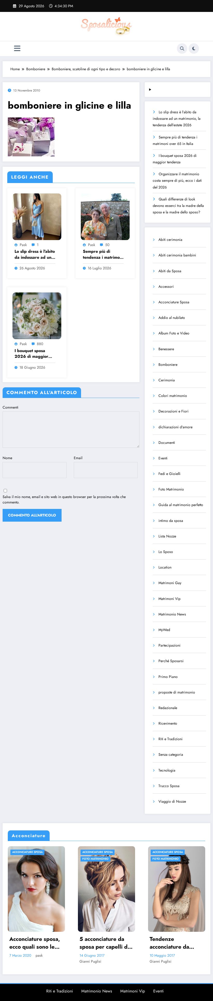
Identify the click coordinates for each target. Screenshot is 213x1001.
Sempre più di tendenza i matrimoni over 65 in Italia (103, 254)
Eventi (163, 458)
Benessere (166, 349)
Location (164, 567)
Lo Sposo (165, 551)
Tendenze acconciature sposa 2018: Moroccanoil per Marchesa (178, 943)
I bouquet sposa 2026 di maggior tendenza (31, 354)
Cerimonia (166, 380)
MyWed (164, 629)
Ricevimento (167, 723)
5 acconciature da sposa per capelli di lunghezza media (38, 943)
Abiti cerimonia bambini (177, 255)
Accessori (166, 286)
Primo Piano (168, 676)
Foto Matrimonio (171, 489)
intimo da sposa (170, 520)
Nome (7, 457)
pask (23, 244)
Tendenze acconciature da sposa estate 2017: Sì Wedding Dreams (109, 943)
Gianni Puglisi (25, 961)
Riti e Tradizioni (170, 738)
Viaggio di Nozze (172, 801)
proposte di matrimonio (176, 692)
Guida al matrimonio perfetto (180, 504)
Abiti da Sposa (169, 271)
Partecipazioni (169, 645)
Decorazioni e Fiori (173, 411)
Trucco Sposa (168, 785)
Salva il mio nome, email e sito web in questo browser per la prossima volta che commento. (64, 499)
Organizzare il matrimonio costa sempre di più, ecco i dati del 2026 (177, 180)
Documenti (166, 442)
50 (107, 244)
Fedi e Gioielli (169, 473)
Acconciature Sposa (173, 302)
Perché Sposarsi (171, 660)
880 (40, 343)
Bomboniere (167, 364)
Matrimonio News (172, 614)
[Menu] (17, 49)
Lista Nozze (167, 536)
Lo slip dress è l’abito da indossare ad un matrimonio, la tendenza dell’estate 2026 (35, 254)
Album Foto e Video (173, 333)
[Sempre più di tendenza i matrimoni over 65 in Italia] (105, 216)
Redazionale (167, 707)
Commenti (10, 407)
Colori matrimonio (172, 395)
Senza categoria (170, 754)
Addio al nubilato (171, 317)
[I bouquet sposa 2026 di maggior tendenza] (36, 315)
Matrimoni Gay (169, 582)
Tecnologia (166, 770)
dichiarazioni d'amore (175, 427)
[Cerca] (182, 48)
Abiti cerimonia (170, 239)
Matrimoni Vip (169, 598)
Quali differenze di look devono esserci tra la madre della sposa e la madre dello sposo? (178, 206)
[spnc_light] (194, 48)
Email (78, 457)
